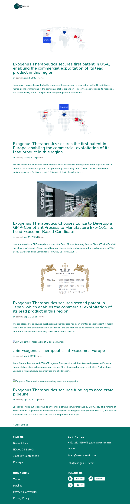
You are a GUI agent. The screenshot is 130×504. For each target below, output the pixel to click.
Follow (79, 478)
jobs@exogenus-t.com (81, 463)
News (41, 77)
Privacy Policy (21, 498)
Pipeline (17, 485)
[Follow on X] (70, 485)
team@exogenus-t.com (82, 455)
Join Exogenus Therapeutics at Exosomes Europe (59, 350)
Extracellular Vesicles (25, 492)
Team (16, 479)
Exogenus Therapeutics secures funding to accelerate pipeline (63, 392)
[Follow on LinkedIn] (70, 478)
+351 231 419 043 (78, 442)
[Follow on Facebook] (90, 478)
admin (19, 77)
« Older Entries (20, 424)
